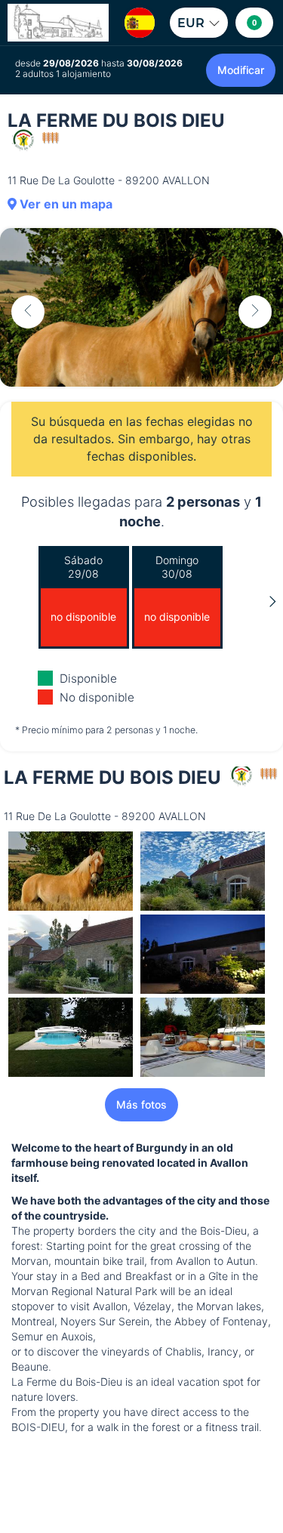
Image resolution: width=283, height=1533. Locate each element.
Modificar (240, 69)
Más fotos (141, 1104)
